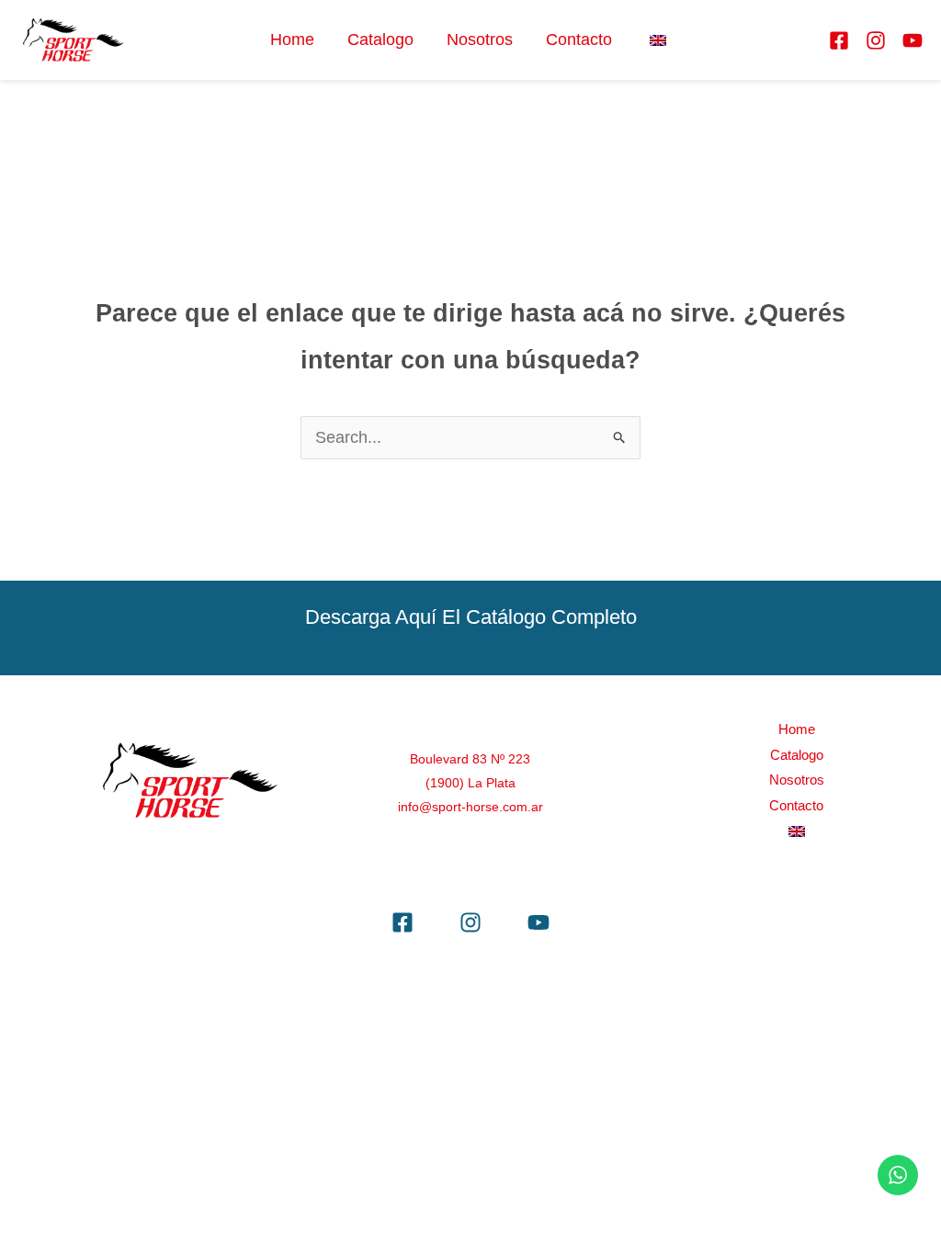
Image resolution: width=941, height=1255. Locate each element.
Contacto (579, 39)
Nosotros (480, 39)
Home (292, 39)
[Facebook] (839, 40)
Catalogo (380, 39)
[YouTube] (912, 40)
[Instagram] (876, 40)
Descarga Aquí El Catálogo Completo (471, 616)
